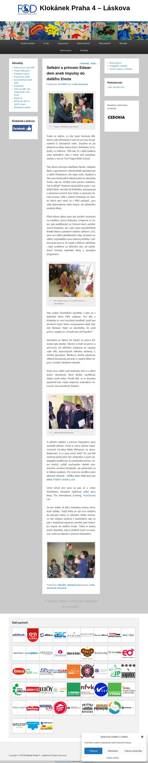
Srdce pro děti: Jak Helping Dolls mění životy (22, 92)
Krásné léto (19, 86)
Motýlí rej (18, 98)
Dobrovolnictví (83, 43)
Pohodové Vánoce (21, 74)
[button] (142, 736)
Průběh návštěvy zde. (64, 479)
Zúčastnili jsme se (75, 585)
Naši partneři (105, 43)
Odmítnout (113, 751)
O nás (46, 43)
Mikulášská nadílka (22, 107)
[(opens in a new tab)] (19, 642)
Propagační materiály (118, 66)
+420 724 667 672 (115, 87)
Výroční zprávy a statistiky (121, 69)
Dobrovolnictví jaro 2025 (24, 68)
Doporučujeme (116, 63)
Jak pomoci (63, 43)
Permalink (61, 588)
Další (94, 63)
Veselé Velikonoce (21, 71)
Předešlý (83, 63)
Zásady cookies (113, 758)
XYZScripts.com (87, 762)
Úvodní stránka (28, 43)
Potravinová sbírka (22, 77)
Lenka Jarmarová (80, 84)
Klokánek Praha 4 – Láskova (85, 8)
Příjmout (93, 751)
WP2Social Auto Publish (63, 762)
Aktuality (123, 43)
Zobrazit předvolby (133, 751)
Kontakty (84, 50)
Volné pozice (65, 50)
